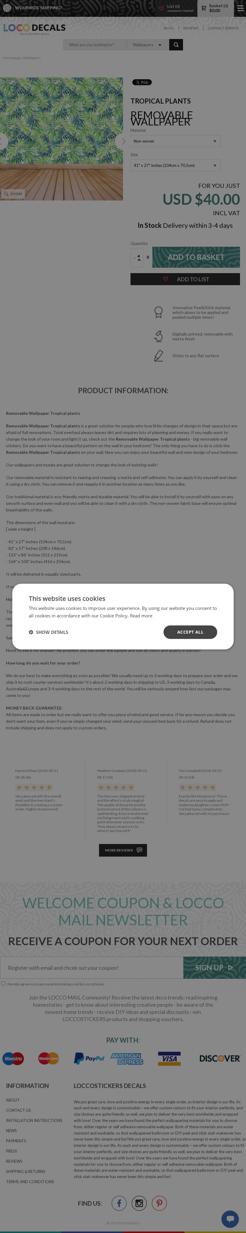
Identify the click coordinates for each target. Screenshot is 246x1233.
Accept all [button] (190, 632)
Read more (141, 616)
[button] (48, 632)
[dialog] (123, 616)
